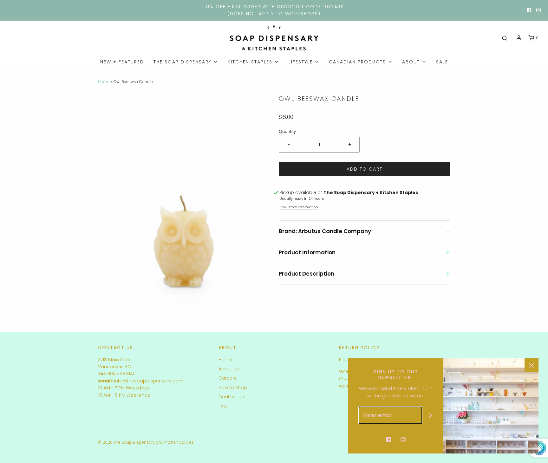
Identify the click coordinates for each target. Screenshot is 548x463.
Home (103, 81)
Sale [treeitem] (442, 62)
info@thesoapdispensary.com (148, 381)
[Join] (431, 415)
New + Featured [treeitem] (122, 62)
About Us (229, 369)
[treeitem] (185, 61)
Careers (228, 378)
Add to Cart (364, 169)
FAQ (223, 406)
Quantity (287, 131)
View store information (298, 207)
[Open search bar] (504, 38)
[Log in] (519, 38)
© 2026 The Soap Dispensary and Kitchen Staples (146, 442)
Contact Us (231, 397)
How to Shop (233, 387)
